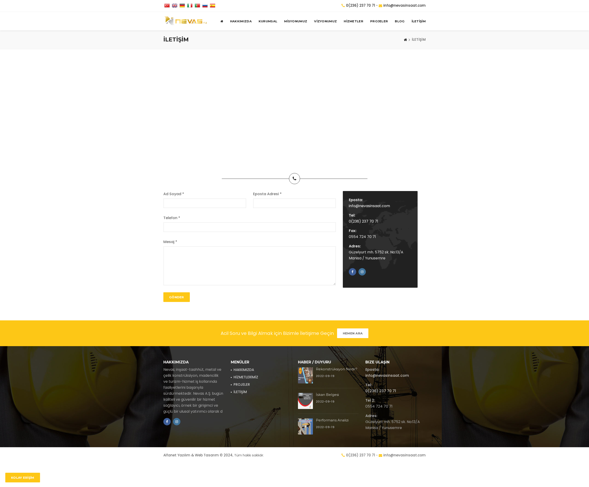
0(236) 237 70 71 (360, 5)
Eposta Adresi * (267, 194)
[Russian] (205, 6)
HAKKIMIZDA (241, 21)
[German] (182, 6)
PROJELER (379, 21)
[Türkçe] (167, 6)
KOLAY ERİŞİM (22, 477)
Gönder (176, 297)
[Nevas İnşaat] (185, 21)
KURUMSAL (268, 21)
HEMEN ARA (353, 333)
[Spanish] (212, 6)
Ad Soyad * (173, 194)
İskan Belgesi (327, 394)
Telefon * (171, 217)
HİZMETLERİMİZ (246, 377)
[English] (174, 6)
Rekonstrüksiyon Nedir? (336, 369)
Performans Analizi (332, 420)
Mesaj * (170, 241)
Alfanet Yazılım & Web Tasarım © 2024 (198, 455)
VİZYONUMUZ (325, 21)
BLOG (399, 21)
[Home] (405, 39)
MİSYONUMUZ (295, 21)
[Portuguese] (197, 6)
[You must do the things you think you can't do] (305, 375)
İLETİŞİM (419, 21)
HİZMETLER (353, 21)
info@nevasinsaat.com (404, 5)
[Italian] (190, 6)
